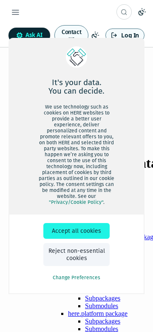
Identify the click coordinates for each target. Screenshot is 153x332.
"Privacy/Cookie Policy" (76, 202)
